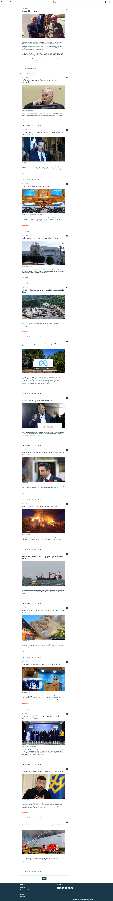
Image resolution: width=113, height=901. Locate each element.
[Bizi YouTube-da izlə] (102, 2)
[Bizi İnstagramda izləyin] (105, 2)
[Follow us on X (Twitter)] (63, 888)
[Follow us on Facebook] (57, 888)
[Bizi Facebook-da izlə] (109, 2)
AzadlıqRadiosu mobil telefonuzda (27, 889)
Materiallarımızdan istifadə (25, 892)
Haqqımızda (22, 887)
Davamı (44, 878)
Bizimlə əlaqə (22, 894)
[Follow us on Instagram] (60, 888)
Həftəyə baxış (22, 896)
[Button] (25, 68)
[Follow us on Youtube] (66, 888)
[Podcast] (71, 888)
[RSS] (69, 888)
